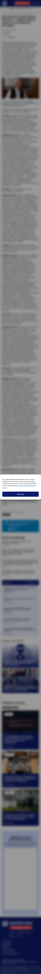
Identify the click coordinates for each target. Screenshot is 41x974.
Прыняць (20, 494)
